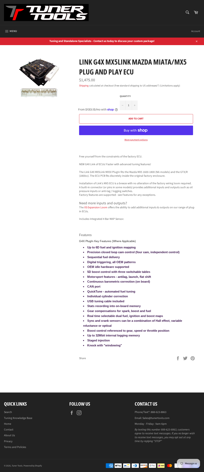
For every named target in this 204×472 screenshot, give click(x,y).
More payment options (136, 140)
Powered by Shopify (33, 465)
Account (195, 31)
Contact (8, 430)
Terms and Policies (15, 447)
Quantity (125, 96)
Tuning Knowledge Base (18, 418)
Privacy (8, 441)
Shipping (84, 85)
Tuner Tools (17, 465)
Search (8, 412)
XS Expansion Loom (95, 207)
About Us (9, 435)
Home (7, 424)
